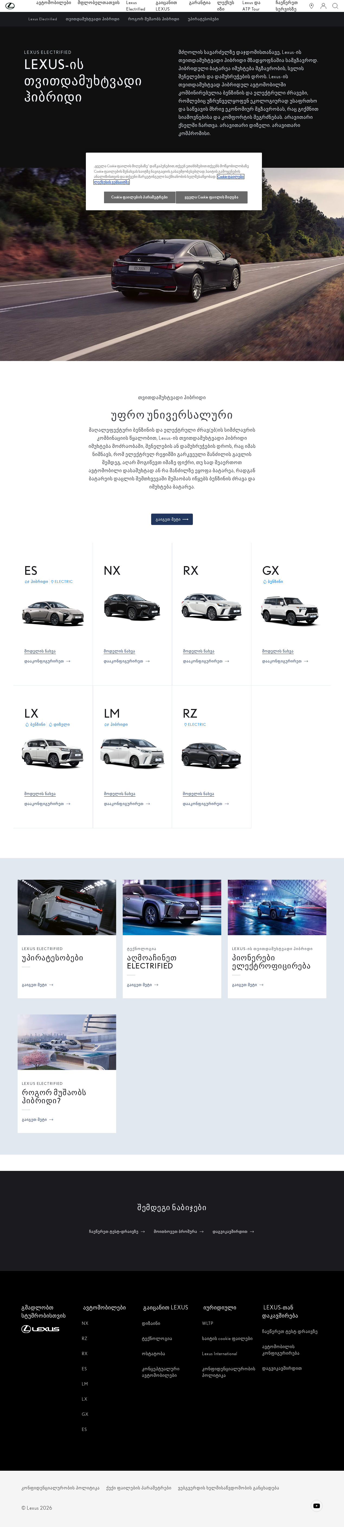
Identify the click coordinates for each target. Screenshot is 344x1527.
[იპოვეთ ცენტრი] (311, 6)
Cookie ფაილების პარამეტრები (139, 197)
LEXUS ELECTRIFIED (42, 949)
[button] (20, 6)
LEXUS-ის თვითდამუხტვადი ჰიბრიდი (272, 949)
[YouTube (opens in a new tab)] (317, 1506)
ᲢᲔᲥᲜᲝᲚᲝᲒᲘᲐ (142, 949)
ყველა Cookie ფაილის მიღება (211, 197)
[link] (40, 651)
